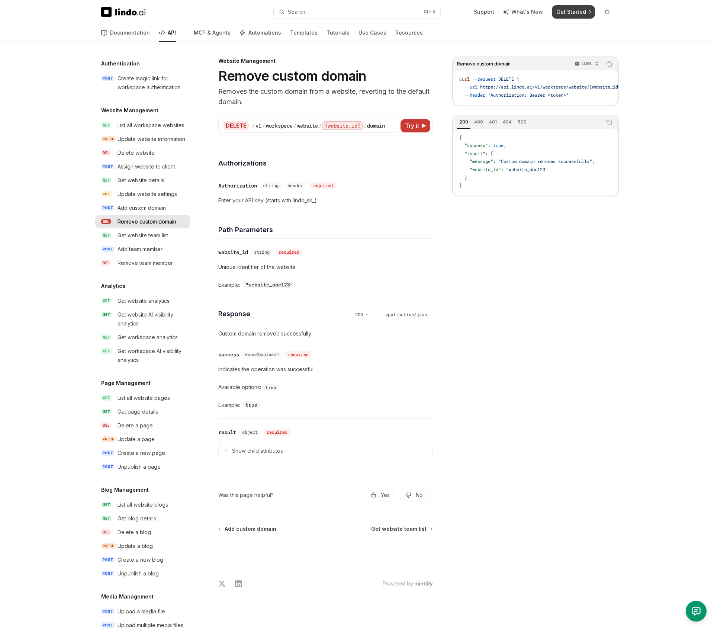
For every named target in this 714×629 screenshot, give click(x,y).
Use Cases (372, 32)
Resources (409, 32)
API (172, 32)
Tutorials (338, 32)
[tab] (463, 122)
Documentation (130, 32)
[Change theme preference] (607, 12)
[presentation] (148, 335)
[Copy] (391, 126)
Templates (304, 32)
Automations (264, 32)
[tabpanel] (535, 162)
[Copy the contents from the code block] (609, 64)
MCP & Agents (212, 32)
